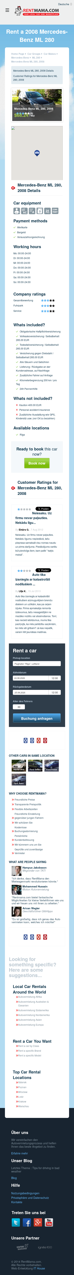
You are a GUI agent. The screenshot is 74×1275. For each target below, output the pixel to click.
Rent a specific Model (29, 1055)
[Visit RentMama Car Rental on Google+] (38, 1222)
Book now (36, 463)
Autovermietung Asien (30, 1019)
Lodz (20, 1096)
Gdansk (22, 1082)
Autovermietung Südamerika (33, 1010)
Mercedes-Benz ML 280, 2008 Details (33, 70)
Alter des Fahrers (23, 701)
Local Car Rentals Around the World (29, 989)
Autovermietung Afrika (30, 996)
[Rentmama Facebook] (27, 1222)
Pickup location (21, 658)
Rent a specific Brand (29, 1050)
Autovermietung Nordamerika (34, 1015)
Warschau (23, 1106)
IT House (39, 1268)
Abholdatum (19, 672)
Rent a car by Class (28, 1045)
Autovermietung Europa (31, 1024)
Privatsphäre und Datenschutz (30, 1198)
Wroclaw (22, 1092)
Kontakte (16, 1202)
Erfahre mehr (19, 1153)
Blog (14, 1178)
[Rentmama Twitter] (16, 1222)
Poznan (22, 1087)
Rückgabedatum (22, 686)
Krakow (22, 1101)
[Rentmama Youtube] (49, 1222)
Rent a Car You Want (32, 1041)
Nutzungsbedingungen (25, 1193)
